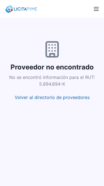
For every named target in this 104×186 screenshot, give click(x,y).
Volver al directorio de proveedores (52, 97)
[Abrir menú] (96, 9)
